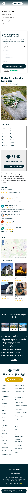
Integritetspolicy (14, 473)
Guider (17, 430)
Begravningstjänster (19, 385)
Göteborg (4, 403)
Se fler (14, 359)
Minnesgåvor (18, 445)
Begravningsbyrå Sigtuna (14, 161)
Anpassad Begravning (21, 405)
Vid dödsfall (18, 409)
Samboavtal (4, 447)
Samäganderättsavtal (7, 454)
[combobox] (14, 336)
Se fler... (3, 420)
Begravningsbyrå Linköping (12, 349)
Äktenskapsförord (6, 451)
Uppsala (3, 410)
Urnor (16, 426)
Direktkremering (19, 388)
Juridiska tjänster (4, 426)
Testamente (4, 437)
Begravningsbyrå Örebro (11, 346)
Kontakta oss (5, 391)
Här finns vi (5, 396)
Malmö (3, 406)
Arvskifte (4, 433)
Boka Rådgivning (16, 166)
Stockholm (4, 399)
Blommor (17, 423)
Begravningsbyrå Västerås (12, 352)
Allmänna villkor (14, 469)
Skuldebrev (4, 444)
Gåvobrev (4, 440)
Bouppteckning (5, 430)
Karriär (3, 388)
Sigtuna (12, 137)
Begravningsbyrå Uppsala (11, 343)
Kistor (16, 419)
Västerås (3, 413)
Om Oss (3, 385)
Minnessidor (18, 448)
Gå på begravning (19, 435)
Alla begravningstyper (21, 412)
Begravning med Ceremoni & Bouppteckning (19, 400)
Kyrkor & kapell (19, 416)
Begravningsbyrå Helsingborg (12, 355)
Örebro (3, 417)
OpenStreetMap (18, 257)
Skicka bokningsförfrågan (14, 66)
